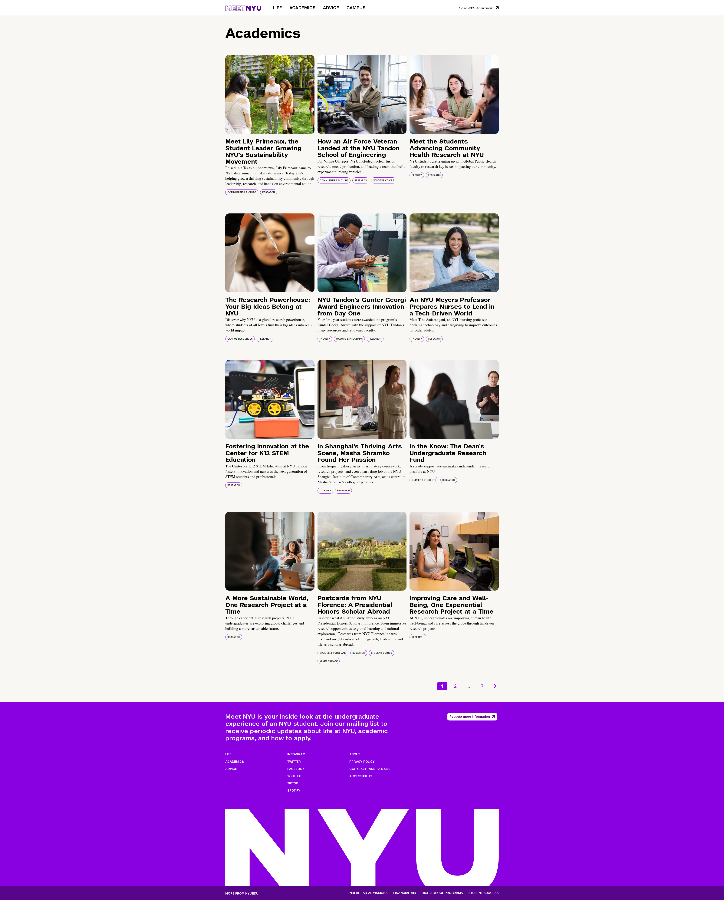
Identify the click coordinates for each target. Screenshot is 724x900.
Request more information (469, 717)
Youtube (294, 776)
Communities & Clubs (241, 192)
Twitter (294, 762)
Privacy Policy (362, 762)
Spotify (293, 791)
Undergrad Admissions (367, 893)
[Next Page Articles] (494, 685)
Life (277, 7)
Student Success (484, 893)
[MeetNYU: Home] (243, 8)
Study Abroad (329, 660)
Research (268, 192)
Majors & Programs (349, 338)
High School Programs (442, 893)
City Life (325, 490)
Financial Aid (404, 893)
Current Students (424, 480)
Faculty (417, 175)
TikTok (292, 783)
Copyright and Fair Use (369, 769)
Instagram (296, 754)
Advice (331, 7)
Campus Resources (240, 338)
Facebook (295, 769)
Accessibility (360, 776)
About (354, 754)
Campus (356, 7)
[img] (269, 94)
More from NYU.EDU (241, 893)
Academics (302, 7)
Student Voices (383, 180)
